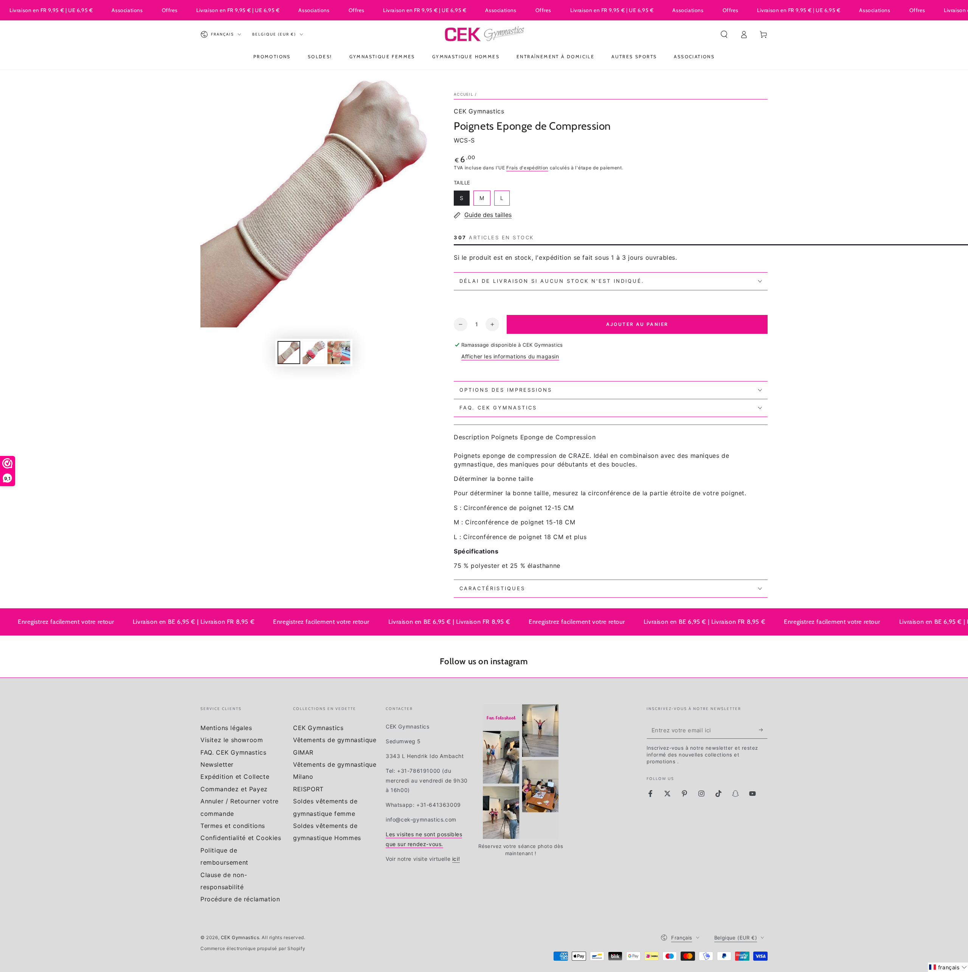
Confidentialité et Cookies (240, 838)
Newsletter (217, 764)
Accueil (463, 94)
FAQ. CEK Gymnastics (233, 752)
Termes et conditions (232, 825)
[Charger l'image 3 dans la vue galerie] (338, 352)
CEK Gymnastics (479, 111)
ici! (456, 859)
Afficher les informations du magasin (510, 356)
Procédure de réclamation (240, 899)
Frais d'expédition (527, 168)
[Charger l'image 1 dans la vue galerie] (289, 352)
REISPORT (308, 789)
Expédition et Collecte (234, 776)
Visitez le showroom (231, 740)
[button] (724, 34)
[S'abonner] (763, 730)
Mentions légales (226, 728)
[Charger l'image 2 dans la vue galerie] (313, 352)
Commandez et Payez (234, 789)
